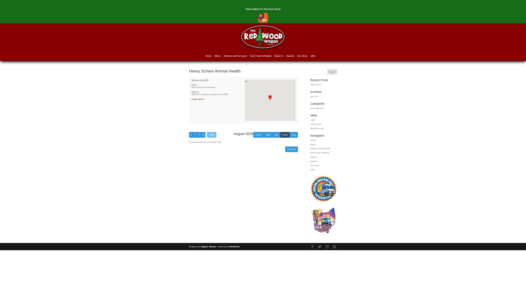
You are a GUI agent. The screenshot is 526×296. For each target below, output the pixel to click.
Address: (195, 92)
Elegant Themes (208, 246)
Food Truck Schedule (260, 55)
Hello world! (315, 84)
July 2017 (314, 96)
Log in (313, 120)
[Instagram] (327, 246)
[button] (270, 97)
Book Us (279, 55)
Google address (197, 99)
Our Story (302, 55)
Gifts (313, 55)
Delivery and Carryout (235, 55)
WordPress (234, 246)
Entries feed (315, 124)
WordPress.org (317, 128)
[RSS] (335, 246)
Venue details (199, 80)
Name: (194, 85)
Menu (218, 55)
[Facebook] (313, 246)
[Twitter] (320, 246)
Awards (290, 55)
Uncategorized (317, 108)
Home (208, 55)
